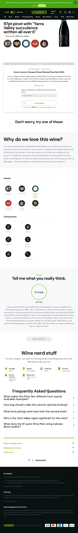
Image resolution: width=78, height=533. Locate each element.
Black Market (47, 17)
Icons (56, 17)
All (5, 17)
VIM (62, 17)
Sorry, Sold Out (39, 339)
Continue (42, 5)
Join (52, 13)
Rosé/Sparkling (27, 17)
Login (53, 11)
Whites (17, 17)
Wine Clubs (70, 17)
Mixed (38, 17)
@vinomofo (40, 460)
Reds (10, 17)
